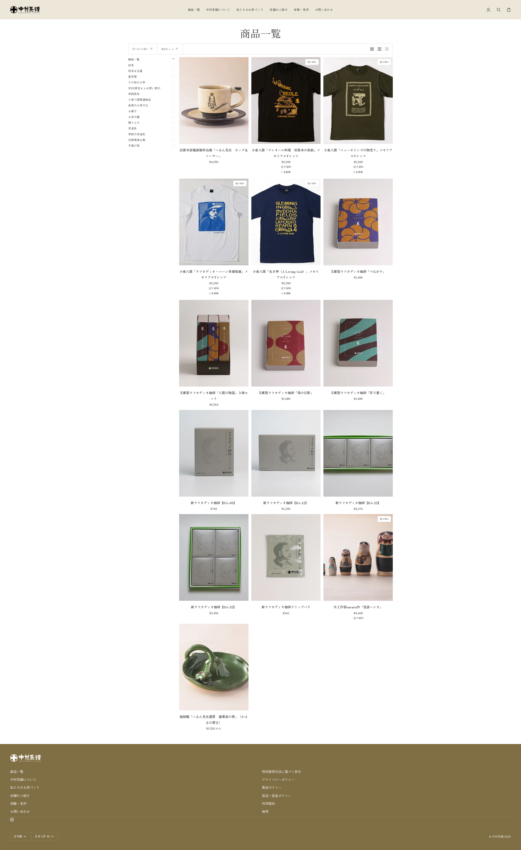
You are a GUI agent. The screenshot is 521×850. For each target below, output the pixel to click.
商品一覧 (16, 771)
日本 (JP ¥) (42, 836)
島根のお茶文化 (138, 105)
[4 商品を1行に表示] (388, 49)
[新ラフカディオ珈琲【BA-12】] (286, 453)
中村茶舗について (23, 779)
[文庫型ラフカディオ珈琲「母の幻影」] (286, 343)
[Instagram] (12, 820)
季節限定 (134, 94)
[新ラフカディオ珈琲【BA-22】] (358, 453)
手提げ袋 (134, 145)
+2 (302, 172)
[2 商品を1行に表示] (372, 49)
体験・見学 (18, 803)
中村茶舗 (497, 836)
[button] (134, 765)
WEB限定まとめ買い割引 (144, 88)
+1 (302, 293)
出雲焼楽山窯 (136, 140)
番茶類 (132, 76)
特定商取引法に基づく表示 (281, 771)
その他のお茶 (136, 82)
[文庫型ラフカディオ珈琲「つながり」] (358, 222)
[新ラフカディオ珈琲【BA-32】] (213, 557)
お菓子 (132, 111)
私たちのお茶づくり (24, 787)
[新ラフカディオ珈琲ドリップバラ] (286, 557)
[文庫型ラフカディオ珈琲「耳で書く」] (358, 343)
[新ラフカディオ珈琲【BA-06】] (213, 453)
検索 (265, 811)
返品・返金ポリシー (276, 795)
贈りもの (134, 122)
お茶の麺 (134, 117)
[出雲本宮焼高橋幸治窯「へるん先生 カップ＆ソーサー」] (213, 100)
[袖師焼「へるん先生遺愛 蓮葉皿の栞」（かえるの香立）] (213, 667)
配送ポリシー (271, 787)
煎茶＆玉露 (135, 71)
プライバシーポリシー (278, 779)
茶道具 (132, 128)
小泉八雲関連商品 (139, 99)
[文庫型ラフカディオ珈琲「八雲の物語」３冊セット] (213, 343)
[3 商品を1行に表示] (379, 49)
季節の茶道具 (136, 134)
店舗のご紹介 (20, 795)
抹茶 (131, 65)
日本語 (18, 836)
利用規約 (268, 803)
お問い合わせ (20, 811)
